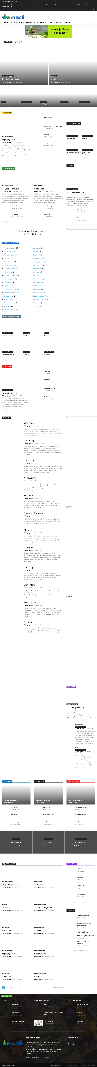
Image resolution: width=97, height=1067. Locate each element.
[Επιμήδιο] (37, 823)
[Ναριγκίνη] (12, 466)
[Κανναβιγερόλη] (70, 896)
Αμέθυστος (78, 748)
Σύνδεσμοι (84, 1065)
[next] (92, 42)
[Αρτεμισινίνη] (12, 483)
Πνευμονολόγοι (38, 293)
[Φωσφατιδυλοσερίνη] (70, 816)
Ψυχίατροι (7, 306)
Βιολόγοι (36, 251)
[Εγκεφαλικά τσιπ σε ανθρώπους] (70, 944)
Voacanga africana (48, 814)
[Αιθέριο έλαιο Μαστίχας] (88, 146)
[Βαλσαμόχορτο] (73, 132)
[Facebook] (91, 9)
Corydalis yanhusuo (19, 42)
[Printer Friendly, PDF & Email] (6, 996)
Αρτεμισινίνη (30, 478)
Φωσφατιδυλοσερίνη (81, 814)
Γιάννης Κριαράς (6, 142)
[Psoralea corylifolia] (12, 608)
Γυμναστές (7, 258)
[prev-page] (3, 161)
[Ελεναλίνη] (48, 96)
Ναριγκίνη (29, 460)
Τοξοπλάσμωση (49, 1021)
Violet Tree (39, 189)
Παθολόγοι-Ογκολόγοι (11, 289)
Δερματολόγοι (9, 262)
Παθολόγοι (37, 286)
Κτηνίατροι (37, 272)
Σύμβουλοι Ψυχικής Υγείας (42, 296)
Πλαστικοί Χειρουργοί (11, 293)
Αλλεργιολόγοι (9, 251)
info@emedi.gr (45, 1057)
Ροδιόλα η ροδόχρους (81, 807)
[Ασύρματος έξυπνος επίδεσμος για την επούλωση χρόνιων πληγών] (70, 934)
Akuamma (47, 214)
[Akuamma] (68, 96)
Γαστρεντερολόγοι (10, 255)
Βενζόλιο (28, 495)
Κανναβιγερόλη (81, 894)
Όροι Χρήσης (54, 1065)
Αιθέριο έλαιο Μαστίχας (86, 152)
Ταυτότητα (62, 1065)
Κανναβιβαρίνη (48, 117)
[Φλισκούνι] (9, 96)
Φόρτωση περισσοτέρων (80, 903)
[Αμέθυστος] (70, 750)
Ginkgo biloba (40, 954)
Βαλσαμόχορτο (70, 138)
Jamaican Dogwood (49, 206)
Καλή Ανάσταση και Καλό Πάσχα (53, 126)
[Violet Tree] (73, 65)
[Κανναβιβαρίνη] (38, 120)
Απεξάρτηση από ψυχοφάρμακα (84, 822)
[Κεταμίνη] (48, 967)
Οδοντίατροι (37, 279)
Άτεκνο (46, 1004)
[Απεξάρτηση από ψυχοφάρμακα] (70, 823)
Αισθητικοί (36, 248)
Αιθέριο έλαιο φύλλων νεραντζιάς (72, 152)
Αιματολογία (54, 76)
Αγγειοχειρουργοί (10, 248)
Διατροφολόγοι (38, 262)
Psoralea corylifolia (33, 602)
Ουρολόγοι (37, 282)
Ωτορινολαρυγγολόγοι (11, 310)
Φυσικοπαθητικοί (9, 303)
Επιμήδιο (45, 822)
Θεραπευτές (37, 265)
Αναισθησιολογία (64, 101)
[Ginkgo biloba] (48, 944)
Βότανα (3, 101)
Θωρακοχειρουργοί (10, 269)
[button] (92, 22)
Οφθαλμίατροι (9, 286)
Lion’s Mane (29, 585)
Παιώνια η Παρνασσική (35, 513)
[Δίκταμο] (38, 145)
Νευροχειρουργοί (10, 279)
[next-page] (6, 161)
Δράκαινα (46, 134)
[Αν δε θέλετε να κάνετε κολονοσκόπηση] (70, 926)
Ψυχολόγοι (37, 306)
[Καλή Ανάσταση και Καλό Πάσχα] (38, 128)
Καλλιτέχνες (37, 269)
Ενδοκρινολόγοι (9, 265)
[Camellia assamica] (80, 794)
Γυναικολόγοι (38, 258)
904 (20, 987)
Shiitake (28, 530)
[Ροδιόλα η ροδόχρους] (70, 809)
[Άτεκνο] (38, 1006)
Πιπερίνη (28, 567)
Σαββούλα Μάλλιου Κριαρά (83, 751)
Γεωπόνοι (36, 255)
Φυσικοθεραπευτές (39, 299)
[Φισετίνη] (88, 132)
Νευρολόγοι (37, 275)
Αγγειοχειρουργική (39, 950)
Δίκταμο (46, 143)
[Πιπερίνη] (12, 573)
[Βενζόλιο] (12, 501)
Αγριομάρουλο (8, 140)
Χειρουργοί (37, 303)
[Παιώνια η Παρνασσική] (12, 518)
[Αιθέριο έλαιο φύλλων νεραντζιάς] (73, 146)
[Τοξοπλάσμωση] (38, 1023)
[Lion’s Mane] (12, 590)
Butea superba (47, 807)
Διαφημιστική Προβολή (73, 1065)
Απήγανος (29, 622)
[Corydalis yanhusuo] (24, 65)
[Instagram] (94, 9)
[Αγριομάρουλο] (87, 96)
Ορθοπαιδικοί (8, 282)
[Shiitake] (12, 535)
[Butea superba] (37, 809)
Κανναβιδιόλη (81, 885)
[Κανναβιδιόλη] (70, 888)
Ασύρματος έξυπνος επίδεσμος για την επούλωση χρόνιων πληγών (85, 934)
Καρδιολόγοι (8, 272)
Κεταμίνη (38, 977)
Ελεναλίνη (15, 214)
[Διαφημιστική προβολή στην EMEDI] (38, 1015)
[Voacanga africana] (37, 816)
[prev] (89, 42)
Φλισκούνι (15, 206)
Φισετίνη (84, 138)
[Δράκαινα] (38, 137)
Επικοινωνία (91, 1065)
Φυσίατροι (7, 299)
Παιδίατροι (37, 289)
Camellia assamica (75, 800)
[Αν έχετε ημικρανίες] (70, 917)
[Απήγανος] (12, 627)
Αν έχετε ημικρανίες (83, 915)
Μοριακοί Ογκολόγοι (11, 275)
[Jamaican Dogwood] (29, 96)
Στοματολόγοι (8, 296)
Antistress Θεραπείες (8, 76)
